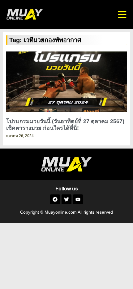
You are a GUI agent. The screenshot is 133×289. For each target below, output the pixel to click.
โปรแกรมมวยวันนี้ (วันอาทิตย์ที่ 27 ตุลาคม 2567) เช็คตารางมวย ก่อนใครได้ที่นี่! (65, 124)
